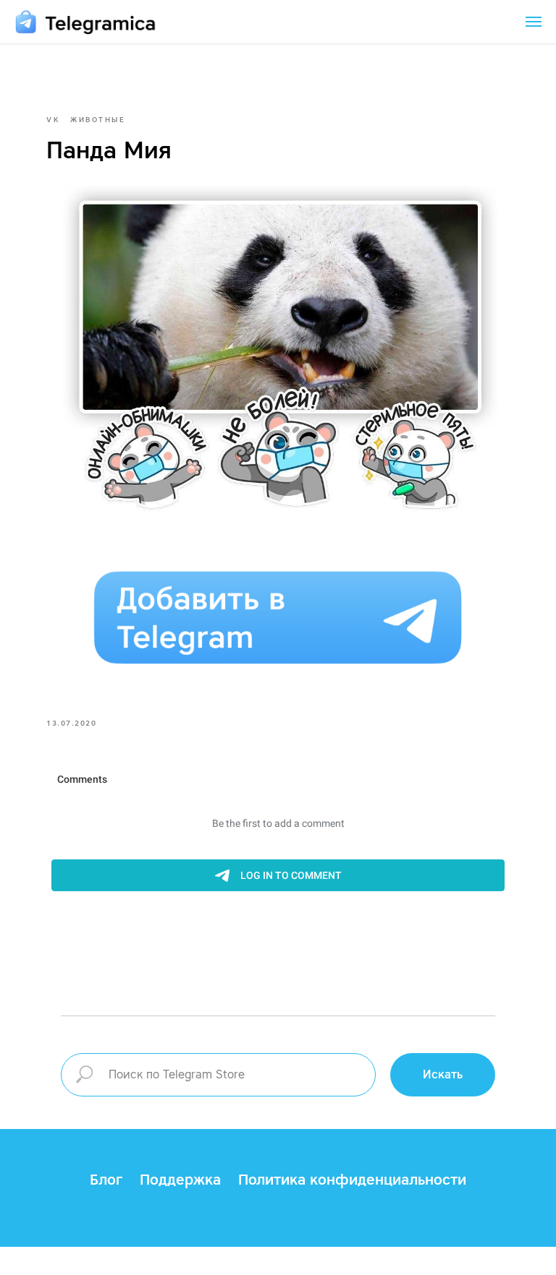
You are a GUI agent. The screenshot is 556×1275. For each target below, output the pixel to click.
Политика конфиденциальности (352, 1179)
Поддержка (180, 1179)
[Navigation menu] (534, 22)
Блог (106, 1179)
